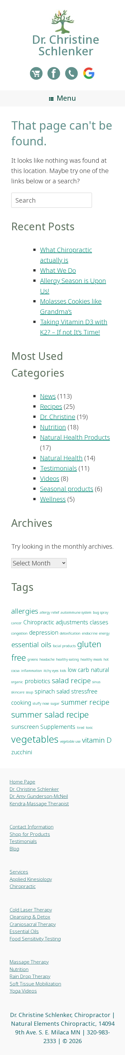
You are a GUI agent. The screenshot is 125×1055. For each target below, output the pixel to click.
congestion (19, 633)
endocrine (89, 633)
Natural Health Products (75, 437)
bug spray (100, 612)
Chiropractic (23, 886)
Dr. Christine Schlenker (34, 789)
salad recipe (71, 680)
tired (80, 727)
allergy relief (49, 612)
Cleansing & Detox (30, 916)
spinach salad (52, 691)
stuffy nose (41, 703)
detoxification (70, 633)
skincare (17, 692)
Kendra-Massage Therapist (39, 803)
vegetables (34, 739)
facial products (64, 646)
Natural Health (61, 458)
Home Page (22, 781)
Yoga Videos (23, 990)
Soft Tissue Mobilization (35, 983)
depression (43, 632)
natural (100, 670)
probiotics (37, 681)
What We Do (58, 270)
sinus (96, 682)
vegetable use (70, 741)
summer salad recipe (50, 714)
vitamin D (97, 740)
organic (17, 682)
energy (104, 633)
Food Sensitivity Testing (35, 938)
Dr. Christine (57, 416)
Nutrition (53, 427)
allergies (24, 611)
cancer (16, 623)
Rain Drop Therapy (30, 976)
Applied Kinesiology (31, 879)
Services (19, 871)
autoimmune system (76, 612)
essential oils (31, 644)
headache (46, 659)
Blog (14, 848)
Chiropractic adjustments (55, 622)
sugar (55, 703)
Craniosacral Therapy (33, 924)
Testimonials (58, 468)
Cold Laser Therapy (31, 909)
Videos (49, 478)
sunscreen (25, 726)
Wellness (53, 499)
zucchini (21, 752)
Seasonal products (66, 488)
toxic (89, 727)
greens (33, 659)
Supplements (57, 726)
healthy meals (91, 659)
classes (99, 622)
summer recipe (85, 702)
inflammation (31, 670)
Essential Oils (24, 931)
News (48, 396)
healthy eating (67, 659)
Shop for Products (30, 834)
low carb (78, 670)
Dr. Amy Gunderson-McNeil (39, 796)
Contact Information (32, 826)
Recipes (51, 406)
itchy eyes (51, 670)
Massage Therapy (29, 962)
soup (29, 692)
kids (63, 670)
